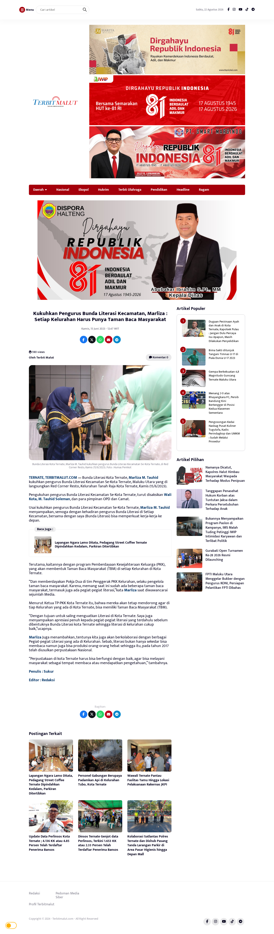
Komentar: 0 (160, 357)
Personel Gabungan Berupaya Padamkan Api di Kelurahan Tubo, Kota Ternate (100, 780)
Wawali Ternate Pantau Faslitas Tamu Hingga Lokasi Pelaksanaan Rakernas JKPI (148, 780)
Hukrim (103, 189)
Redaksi (34, 893)
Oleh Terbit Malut (41, 357)
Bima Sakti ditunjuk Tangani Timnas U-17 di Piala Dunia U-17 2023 (223, 354)
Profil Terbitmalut (41, 904)
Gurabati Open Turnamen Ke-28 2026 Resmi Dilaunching (224, 555)
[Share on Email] (108, 339)
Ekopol (84, 189)
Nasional (62, 189)
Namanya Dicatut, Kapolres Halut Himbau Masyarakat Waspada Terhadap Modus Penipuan (225, 474)
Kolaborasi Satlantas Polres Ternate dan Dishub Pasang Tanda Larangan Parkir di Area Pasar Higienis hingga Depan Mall (147, 845)
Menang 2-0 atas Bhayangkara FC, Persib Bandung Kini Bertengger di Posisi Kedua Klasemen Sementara (224, 403)
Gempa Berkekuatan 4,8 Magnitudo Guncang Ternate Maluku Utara (224, 375)
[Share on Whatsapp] (100, 339)
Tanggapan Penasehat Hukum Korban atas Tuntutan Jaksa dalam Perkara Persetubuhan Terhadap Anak (222, 500)
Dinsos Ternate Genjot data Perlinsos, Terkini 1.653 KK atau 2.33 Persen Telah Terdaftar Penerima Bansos (98, 843)
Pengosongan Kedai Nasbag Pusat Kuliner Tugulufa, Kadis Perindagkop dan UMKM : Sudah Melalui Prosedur (224, 431)
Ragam (204, 189)
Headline (183, 189)
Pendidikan (159, 189)
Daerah (38, 189)
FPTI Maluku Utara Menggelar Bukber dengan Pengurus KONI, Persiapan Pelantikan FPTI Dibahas (225, 580)
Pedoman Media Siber (67, 895)
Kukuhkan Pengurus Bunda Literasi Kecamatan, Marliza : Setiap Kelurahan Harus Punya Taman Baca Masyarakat (100, 316)
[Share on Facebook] (83, 339)
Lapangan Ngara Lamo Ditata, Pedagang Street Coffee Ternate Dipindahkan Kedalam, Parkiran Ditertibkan (101, 544)
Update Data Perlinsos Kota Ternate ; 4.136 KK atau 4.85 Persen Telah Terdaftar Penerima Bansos (49, 843)
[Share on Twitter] (92, 339)
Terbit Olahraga (129, 189)
